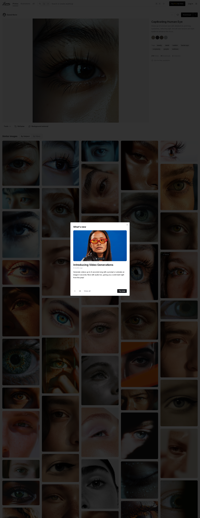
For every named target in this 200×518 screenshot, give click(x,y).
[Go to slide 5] (103, 258)
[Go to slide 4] (101, 258)
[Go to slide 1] (96, 258)
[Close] (127, 224)
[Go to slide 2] (98, 258)
